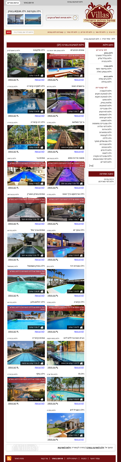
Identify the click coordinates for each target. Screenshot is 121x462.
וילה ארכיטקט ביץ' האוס (73, 194)
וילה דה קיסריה (38, 122)
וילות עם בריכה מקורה (102, 156)
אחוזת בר (40, 158)
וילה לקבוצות (105, 135)
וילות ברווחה (11, 158)
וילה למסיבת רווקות (103, 96)
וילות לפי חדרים (86, 32)
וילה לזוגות (106, 153)
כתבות (83, 458)
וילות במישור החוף (103, 68)
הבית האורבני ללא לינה (73, 338)
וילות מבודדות (105, 144)
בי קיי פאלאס (78, 122)
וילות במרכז (108, 66)
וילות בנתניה (51, 230)
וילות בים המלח (105, 78)
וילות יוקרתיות (105, 117)
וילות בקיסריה (12, 86)
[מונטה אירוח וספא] (65, 173)
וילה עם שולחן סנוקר (102, 141)
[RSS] (9, 458)
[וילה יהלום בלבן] (26, 317)
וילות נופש (107, 99)
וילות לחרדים (106, 162)
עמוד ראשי (95, 458)
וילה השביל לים (77, 410)
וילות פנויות (106, 147)
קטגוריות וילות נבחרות (55, 32)
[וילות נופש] (99, 15)
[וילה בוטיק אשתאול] (26, 281)
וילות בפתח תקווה (53, 338)
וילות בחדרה (51, 122)
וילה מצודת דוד (77, 266)
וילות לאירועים (105, 111)
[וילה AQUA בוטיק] (33, 19)
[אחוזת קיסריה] (26, 353)
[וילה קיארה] (65, 317)
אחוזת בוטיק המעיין (36, 194)
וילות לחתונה (106, 120)
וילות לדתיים (106, 150)
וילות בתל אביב (52, 374)
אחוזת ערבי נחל (38, 230)
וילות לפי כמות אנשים (102, 159)
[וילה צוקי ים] (65, 245)
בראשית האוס (78, 86)
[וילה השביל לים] (65, 425)
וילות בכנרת (106, 61)
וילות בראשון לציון (13, 50)
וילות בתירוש (51, 86)
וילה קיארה (79, 302)
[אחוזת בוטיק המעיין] (26, 209)
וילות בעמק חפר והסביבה (56, 50)
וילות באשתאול (12, 266)
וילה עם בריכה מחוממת (101, 123)
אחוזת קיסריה (38, 338)
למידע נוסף (79, 80)
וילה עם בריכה (105, 108)
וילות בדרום (108, 76)
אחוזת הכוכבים (77, 50)
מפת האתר (19, 458)
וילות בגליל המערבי (103, 55)
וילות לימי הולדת (104, 126)
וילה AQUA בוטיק (17, 11)
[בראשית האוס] (65, 101)
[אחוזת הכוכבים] (65, 65)
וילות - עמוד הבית (108, 39)
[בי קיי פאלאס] (65, 137)
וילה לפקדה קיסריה (36, 86)
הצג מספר (51, 80)
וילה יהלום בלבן (38, 302)
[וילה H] (65, 389)
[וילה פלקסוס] (26, 65)
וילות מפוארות (105, 132)
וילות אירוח (106, 129)
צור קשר (44, 458)
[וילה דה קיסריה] (26, 137)
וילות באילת (106, 81)
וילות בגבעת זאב (52, 158)
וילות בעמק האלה (104, 71)
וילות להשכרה (105, 90)
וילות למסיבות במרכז (91, 39)
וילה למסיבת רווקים (103, 93)
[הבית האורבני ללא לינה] (65, 353)
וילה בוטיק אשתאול (36, 266)
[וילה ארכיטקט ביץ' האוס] (65, 209)
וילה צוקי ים (78, 230)
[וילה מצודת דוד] (65, 281)
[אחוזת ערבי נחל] (26, 245)
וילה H (81, 373)
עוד (91, 165)
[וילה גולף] (26, 389)
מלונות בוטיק (106, 102)
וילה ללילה (107, 138)
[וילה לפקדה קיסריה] (26, 101)
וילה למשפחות (105, 114)
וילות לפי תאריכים (106, 181)
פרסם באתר (29, 2)
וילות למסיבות (105, 105)
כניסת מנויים (13, 2)
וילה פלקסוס (39, 50)
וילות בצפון (108, 53)
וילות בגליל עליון (104, 58)
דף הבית (112, 32)
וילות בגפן (50, 266)
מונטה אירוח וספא (76, 158)
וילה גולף (40, 373)
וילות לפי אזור (101, 32)
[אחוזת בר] (26, 173)
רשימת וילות (72, 458)
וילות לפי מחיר (72, 32)
